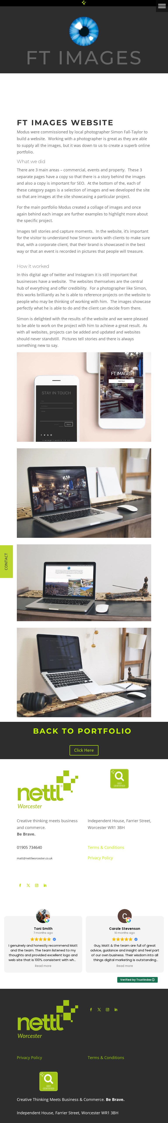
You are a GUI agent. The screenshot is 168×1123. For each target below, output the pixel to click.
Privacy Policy (100, 857)
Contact (6, 561)
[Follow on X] (28, 885)
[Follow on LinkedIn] (45, 885)
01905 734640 (29, 847)
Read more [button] (43, 966)
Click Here (84, 750)
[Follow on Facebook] (20, 885)
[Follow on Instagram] (36, 885)
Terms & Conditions (106, 847)
